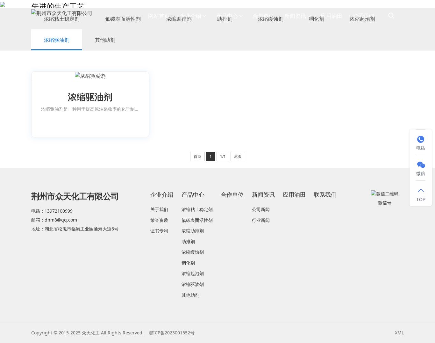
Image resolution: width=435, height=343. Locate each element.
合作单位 (263, 15)
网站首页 (159, 15)
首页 (197, 156)
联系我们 (363, 15)
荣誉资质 (159, 220)
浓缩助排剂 (193, 231)
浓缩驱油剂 (56, 39)
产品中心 (227, 15)
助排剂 (188, 241)
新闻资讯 (295, 15)
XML (399, 333)
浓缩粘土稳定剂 (197, 209)
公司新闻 (261, 209)
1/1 (223, 156)
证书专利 (159, 231)
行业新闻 (261, 220)
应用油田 (331, 15)
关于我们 (159, 209)
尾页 (238, 156)
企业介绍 (190, 15)
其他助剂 (105, 39)
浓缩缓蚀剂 (193, 252)
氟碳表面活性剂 (197, 220)
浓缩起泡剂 (193, 273)
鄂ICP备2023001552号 (172, 333)
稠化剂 (188, 263)
